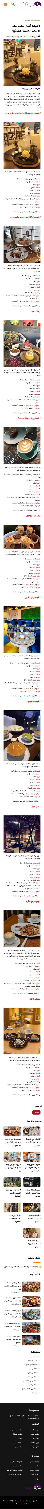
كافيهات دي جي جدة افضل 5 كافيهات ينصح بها (13, 1168)
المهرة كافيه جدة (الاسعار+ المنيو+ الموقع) (34, 1244)
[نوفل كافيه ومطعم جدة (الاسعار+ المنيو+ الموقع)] (31, 1327)
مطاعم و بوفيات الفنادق (29, 1388)
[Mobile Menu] (5, 4)
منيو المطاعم (35, 1430)
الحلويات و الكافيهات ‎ (30, 1364)
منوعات (34, 1392)
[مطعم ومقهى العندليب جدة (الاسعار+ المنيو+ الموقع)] (31, 1340)
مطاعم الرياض (34, 1434)
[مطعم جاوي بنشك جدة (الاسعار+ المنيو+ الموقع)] (31, 1301)
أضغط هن (15, 301)
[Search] (13, 4)
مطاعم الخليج (17, 1442)
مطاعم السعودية (17, 1430)
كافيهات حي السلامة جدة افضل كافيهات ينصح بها (33, 1142)
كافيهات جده (35, 1447)
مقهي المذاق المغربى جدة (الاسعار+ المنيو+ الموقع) (32, 1193)
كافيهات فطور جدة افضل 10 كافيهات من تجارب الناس (32, 1168)
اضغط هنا (16, 212)
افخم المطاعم (32, 1360)
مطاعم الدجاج (32, 1372)
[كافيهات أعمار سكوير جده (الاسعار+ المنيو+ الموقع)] (22, 62)
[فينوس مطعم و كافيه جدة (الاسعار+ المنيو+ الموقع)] (31, 1314)
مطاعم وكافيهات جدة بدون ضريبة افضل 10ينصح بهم (13, 1142)
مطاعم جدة (18, 1438)
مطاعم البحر (33, 1368)
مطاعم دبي (36, 1438)
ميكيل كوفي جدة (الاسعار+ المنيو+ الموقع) (14, 1218)
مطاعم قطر (18, 1447)
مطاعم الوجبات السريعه (29, 1380)
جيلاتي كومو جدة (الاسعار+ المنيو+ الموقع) (34, 1218)
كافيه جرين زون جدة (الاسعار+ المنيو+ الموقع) (13, 1193)
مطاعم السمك (32, 1376)
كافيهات (36, 1112)
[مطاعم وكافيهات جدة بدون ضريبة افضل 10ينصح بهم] (31, 1287)
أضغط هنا (15, 204)
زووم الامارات (35, 1442)
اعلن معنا (19, 1503)
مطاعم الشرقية (17, 1434)
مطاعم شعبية (32, 1384)
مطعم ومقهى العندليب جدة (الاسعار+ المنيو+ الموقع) (13, 1339)
